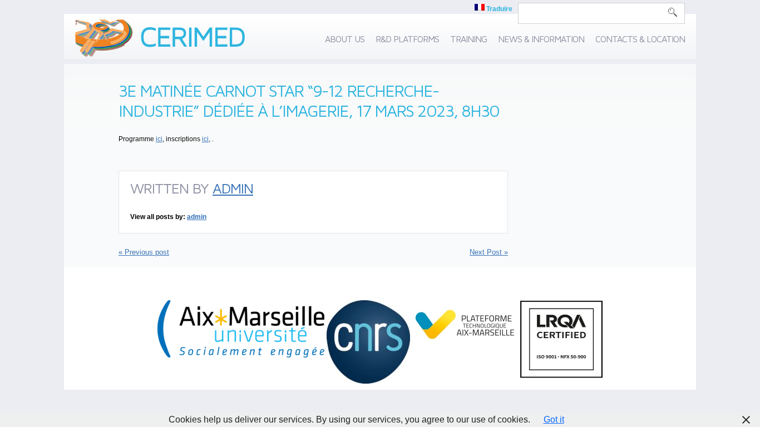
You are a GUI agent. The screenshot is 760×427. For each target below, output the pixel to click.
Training (468, 39)
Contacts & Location (640, 39)
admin (233, 188)
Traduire (498, 9)
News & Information (541, 39)
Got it (554, 419)
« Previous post (144, 252)
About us (344, 39)
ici (159, 139)
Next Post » (489, 252)
